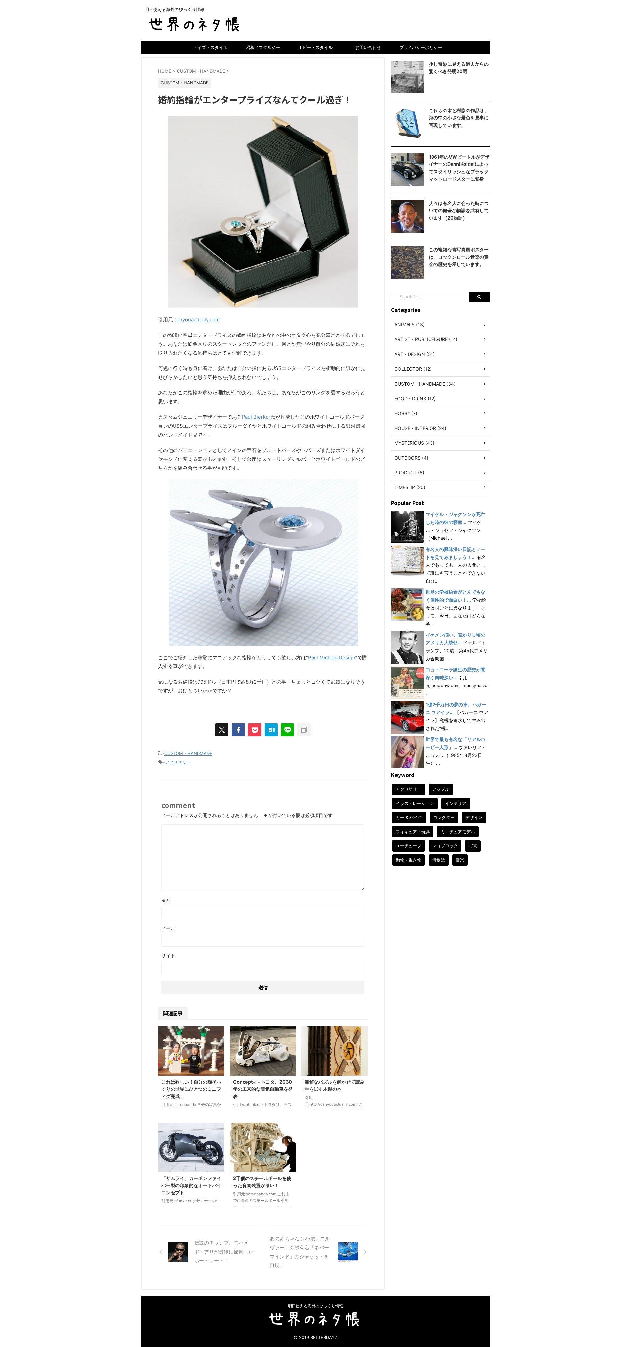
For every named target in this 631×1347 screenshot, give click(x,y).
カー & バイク (409, 817)
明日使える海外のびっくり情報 (315, 1305)
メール (168, 928)
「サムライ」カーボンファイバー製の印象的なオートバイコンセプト (191, 1185)
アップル (440, 789)
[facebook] (238, 729)
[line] (287, 729)
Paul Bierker (256, 417)
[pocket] (254, 729)
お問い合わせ (368, 47)
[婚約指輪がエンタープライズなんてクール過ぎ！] (271, 729)
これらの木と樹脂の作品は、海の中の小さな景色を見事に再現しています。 (459, 118)
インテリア (455, 803)
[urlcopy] (304, 729)
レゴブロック (445, 845)
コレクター (444, 817)
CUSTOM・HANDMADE (188, 753)
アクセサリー (178, 762)
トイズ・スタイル (210, 47)
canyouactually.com (197, 319)
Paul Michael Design (331, 657)
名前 (166, 901)
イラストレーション (415, 803)
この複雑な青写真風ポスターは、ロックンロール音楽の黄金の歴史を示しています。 (459, 257)
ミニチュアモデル (458, 831)
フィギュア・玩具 (413, 831)
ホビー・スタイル (315, 47)
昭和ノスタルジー (263, 47)
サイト (168, 955)
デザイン (473, 817)
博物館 (438, 859)
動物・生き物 (408, 859)
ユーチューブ (408, 845)
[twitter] (221, 729)
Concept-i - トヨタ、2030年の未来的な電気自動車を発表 (263, 1089)
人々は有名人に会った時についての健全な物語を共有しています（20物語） (459, 210)
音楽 (460, 859)
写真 (473, 845)
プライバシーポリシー (420, 47)
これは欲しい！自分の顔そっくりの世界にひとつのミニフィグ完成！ (191, 1089)
